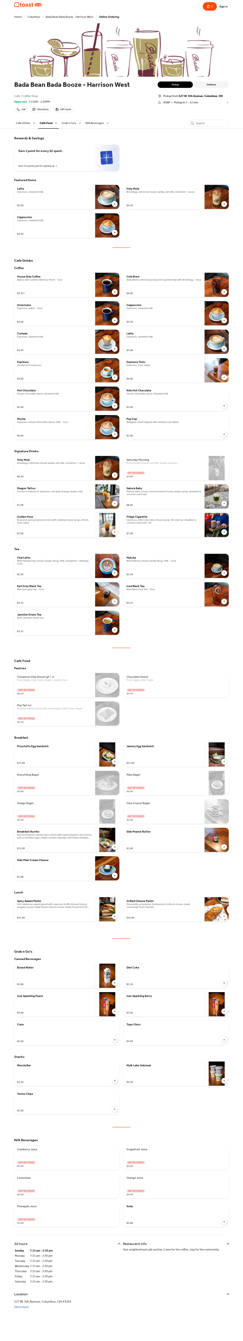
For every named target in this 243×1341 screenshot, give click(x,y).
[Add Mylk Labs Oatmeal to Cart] (224, 1081)
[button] (26, 123)
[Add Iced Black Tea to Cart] (224, 601)
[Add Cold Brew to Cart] (224, 292)
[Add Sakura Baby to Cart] (224, 503)
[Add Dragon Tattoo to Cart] (115, 503)
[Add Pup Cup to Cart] (224, 434)
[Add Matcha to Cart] (224, 573)
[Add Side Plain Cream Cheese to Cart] (115, 875)
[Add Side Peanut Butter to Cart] (224, 847)
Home (18, 17)
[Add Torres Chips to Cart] (115, 1109)
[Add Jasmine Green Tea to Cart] (115, 630)
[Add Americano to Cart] (115, 320)
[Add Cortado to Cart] (115, 349)
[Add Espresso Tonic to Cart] (224, 377)
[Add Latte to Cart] (115, 204)
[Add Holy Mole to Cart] (224, 204)
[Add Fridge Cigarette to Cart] (224, 532)
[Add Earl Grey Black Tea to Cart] (115, 601)
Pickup (175, 84)
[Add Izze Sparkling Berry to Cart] (224, 1011)
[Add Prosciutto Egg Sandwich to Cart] (115, 761)
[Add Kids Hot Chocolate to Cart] (224, 406)
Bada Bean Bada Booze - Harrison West (69, 17)
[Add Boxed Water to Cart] (115, 983)
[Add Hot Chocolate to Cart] (115, 406)
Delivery (211, 84)
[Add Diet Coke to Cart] (224, 983)
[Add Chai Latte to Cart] (115, 573)
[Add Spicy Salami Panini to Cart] (115, 916)
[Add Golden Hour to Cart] (115, 532)
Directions (21, 1307)
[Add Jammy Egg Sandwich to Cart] (224, 761)
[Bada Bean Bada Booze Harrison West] (28, 4)
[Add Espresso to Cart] (115, 377)
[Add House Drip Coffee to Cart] (115, 292)
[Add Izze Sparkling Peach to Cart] (115, 1011)
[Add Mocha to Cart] (115, 434)
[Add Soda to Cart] (224, 1221)
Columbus (33, 17)
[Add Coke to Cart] (115, 1040)
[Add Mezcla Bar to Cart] (115, 1081)
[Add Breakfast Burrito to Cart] (115, 847)
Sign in (223, 6)
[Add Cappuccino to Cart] (115, 232)
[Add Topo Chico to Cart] (224, 1040)
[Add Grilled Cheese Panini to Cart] (224, 916)
